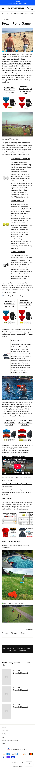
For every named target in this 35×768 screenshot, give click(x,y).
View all (28, 663)
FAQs (3, 743)
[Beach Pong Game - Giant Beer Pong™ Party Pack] (25, 434)
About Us (5, 730)
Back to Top (29, 629)
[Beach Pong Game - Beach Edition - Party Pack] (9, 435)
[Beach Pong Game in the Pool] (17, 388)
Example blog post (20, 673)
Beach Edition (7, 63)
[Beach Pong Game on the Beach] (17, 40)
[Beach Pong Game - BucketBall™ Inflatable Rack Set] (6, 356)
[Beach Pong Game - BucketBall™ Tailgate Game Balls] (6, 265)
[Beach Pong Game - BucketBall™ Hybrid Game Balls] (6, 224)
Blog (3, 737)
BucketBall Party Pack (10, 404)
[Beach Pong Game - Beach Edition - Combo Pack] (10, 317)
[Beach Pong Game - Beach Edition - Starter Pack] (10, 103)
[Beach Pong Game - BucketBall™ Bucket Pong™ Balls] (6, 178)
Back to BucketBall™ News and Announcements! (19, 649)
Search (4, 727)
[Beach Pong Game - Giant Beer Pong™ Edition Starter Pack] (25, 103)
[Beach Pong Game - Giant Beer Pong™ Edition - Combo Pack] (25, 317)
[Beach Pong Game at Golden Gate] (17, 124)
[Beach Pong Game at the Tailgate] (17, 296)
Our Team (5, 734)
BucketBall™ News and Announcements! (20, 14)
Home (3, 14)
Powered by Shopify (17, 766)
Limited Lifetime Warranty (10, 740)
